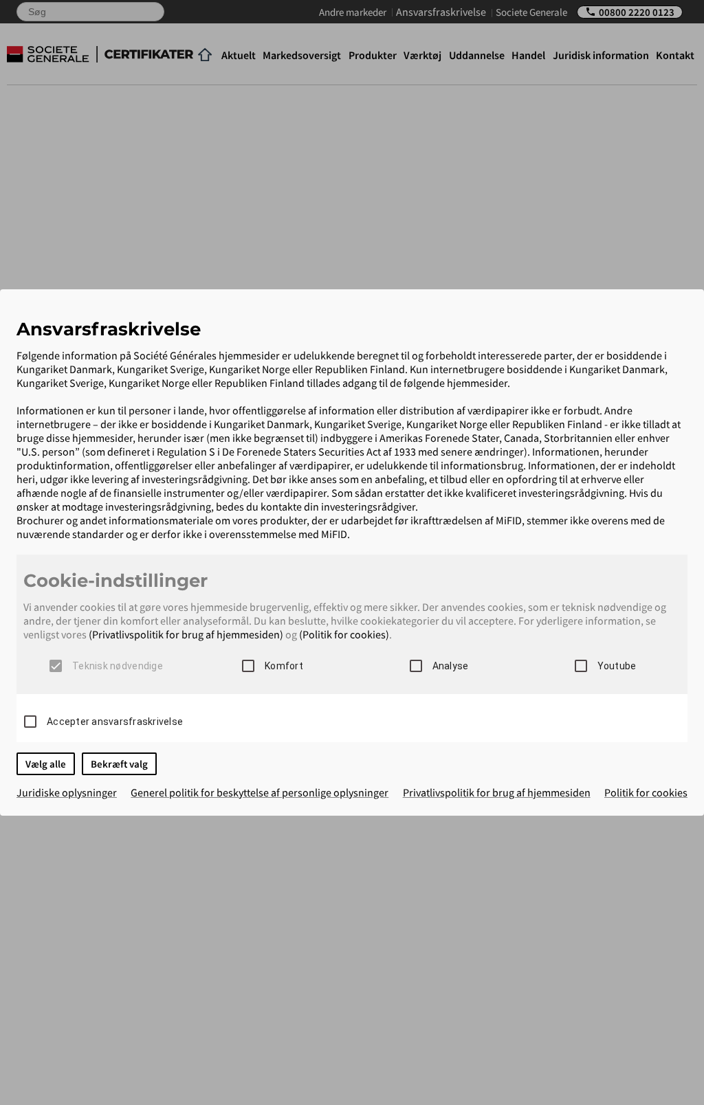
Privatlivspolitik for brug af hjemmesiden (497, 792)
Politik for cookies (646, 792)
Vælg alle (45, 763)
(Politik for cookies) (344, 634)
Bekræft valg (119, 763)
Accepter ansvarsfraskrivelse (115, 721)
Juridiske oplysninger (66, 792)
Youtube (617, 665)
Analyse (450, 665)
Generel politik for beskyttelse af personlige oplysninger (259, 792)
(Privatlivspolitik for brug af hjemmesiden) (186, 634)
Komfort (284, 665)
